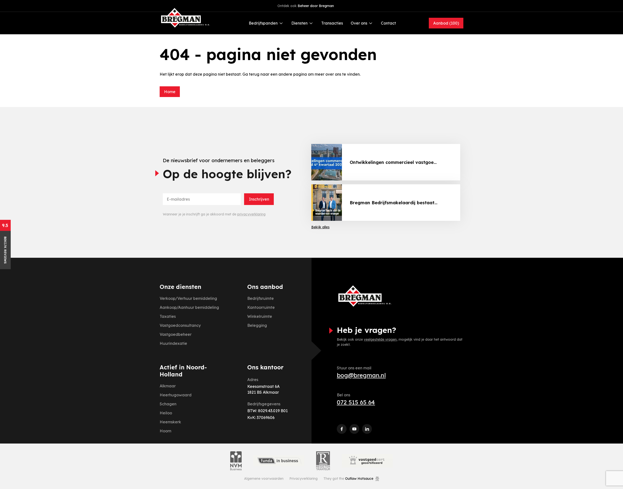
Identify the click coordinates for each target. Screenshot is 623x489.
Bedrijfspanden (263, 23)
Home (169, 91)
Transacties (332, 23)
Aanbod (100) (446, 23)
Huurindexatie (173, 343)
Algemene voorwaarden (264, 478)
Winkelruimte (259, 316)
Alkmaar (168, 385)
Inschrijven (259, 199)
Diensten (299, 23)
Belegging (257, 325)
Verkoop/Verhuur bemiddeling (188, 298)
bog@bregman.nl (361, 375)
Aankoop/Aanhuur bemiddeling (189, 307)
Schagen (168, 403)
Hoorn (165, 430)
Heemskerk (170, 421)
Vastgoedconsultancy (180, 325)
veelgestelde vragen (380, 339)
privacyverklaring (251, 214)
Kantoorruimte (261, 307)
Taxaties (168, 316)
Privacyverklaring (303, 478)
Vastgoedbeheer (176, 334)
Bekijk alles (320, 227)
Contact (388, 23)
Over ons (359, 23)
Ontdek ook (305, 6)
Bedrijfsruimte (260, 298)
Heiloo (166, 412)
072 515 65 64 (356, 402)
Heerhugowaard (176, 394)
